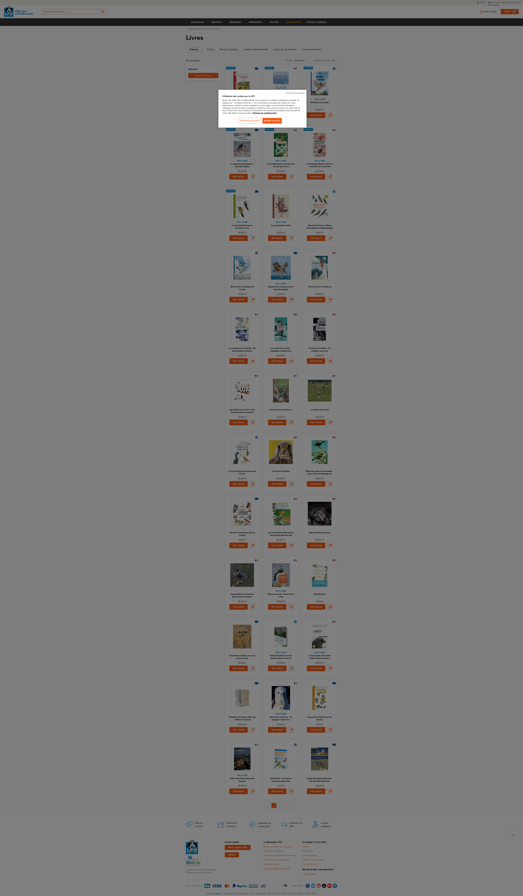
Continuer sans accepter (295, 93)
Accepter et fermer (272, 121)
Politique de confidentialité (265, 113)
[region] (262, 109)
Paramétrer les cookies (249, 121)
